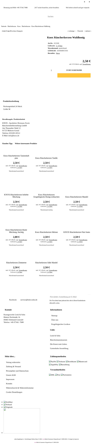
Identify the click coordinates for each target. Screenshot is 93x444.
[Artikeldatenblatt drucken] (67, 83)
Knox (58, 53)
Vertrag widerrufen (13, 362)
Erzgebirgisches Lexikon (60, 324)
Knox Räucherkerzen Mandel (76, 197)
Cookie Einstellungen (14, 392)
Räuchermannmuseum (58, 340)
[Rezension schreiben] (73, 83)
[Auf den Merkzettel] (60, 83)
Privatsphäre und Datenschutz (17, 371)
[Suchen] (88, 16)
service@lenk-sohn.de (28, 300)
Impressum (10, 379)
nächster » (88, 31)
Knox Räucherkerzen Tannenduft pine (16, 157)
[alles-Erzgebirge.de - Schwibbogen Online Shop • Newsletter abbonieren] (89, 296)
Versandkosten (86, 64)
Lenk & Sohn (55, 336)
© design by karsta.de (73, 439)
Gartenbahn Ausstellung (59, 348)
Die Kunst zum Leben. (58, 344)
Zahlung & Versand (13, 366)
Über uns (54, 320)
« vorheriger (71, 31)
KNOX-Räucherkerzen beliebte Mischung (16, 196)
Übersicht (80, 31)
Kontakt (9, 383)
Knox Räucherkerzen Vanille (46, 158)
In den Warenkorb (74, 70)
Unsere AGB (11, 375)
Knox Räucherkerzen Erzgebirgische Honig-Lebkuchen (46, 196)
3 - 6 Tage (59, 46)
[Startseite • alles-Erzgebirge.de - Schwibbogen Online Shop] (15, 16)
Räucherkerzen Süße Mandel (46, 263)
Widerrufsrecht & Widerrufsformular (20, 388)
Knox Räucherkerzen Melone (46, 232)
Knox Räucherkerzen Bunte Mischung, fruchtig (16, 231)
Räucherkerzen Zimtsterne (16, 263)
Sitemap (54, 316)
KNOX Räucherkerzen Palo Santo (76, 232)
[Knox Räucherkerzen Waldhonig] (21, 38)
